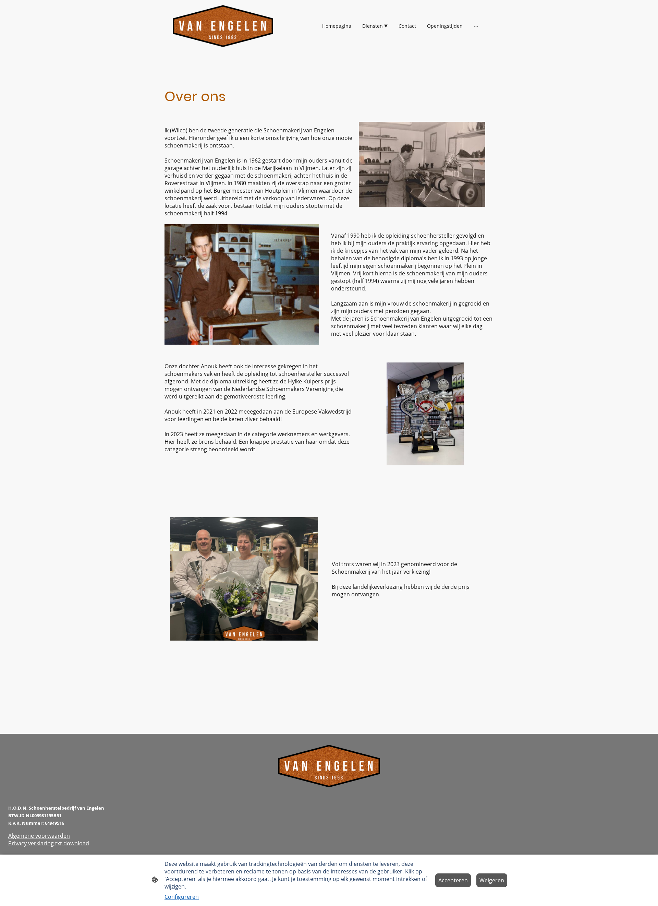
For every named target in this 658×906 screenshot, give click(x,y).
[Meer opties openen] (476, 26)
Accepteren (453, 880)
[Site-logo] (223, 26)
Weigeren (491, 880)
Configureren (181, 897)
